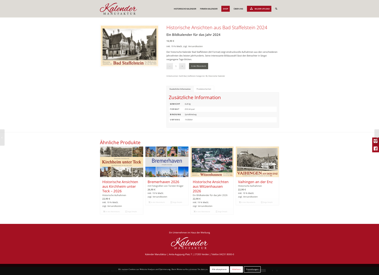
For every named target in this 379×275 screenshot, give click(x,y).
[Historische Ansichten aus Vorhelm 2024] (376, 137)
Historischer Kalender (216, 76)
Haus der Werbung (200, 232)
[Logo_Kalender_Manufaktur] (118, 8)
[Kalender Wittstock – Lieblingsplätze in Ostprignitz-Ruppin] (2, 137)
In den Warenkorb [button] (112, 211)
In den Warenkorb (198, 66)
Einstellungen (252, 269)
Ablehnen (236, 269)
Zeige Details (132, 211)
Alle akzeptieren (219, 269)
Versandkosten (195, 46)
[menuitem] (185, 8)
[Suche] (276, 8)
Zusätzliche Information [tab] (180, 89)
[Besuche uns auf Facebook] (375, 148)
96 (206, 76)
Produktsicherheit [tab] (204, 89)
